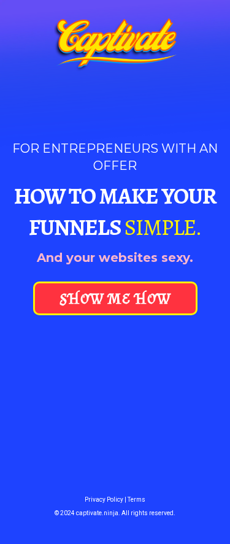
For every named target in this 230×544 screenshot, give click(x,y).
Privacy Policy (105, 499)
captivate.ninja (97, 513)
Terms (136, 499)
